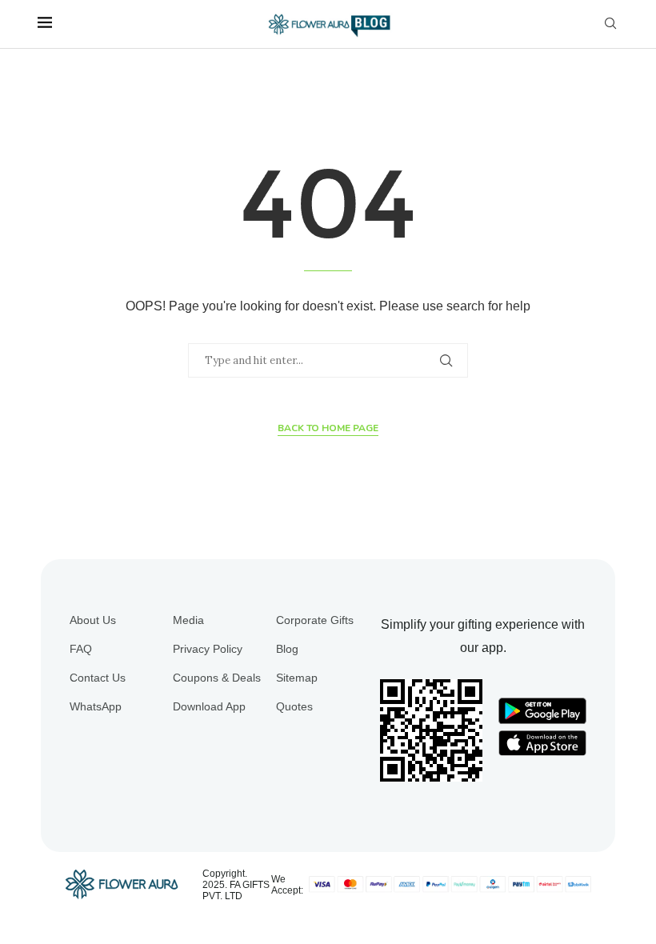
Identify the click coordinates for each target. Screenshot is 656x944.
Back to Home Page (328, 428)
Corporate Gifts (315, 620)
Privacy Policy (207, 648)
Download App (209, 706)
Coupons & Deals (217, 677)
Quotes (294, 706)
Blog (287, 648)
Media (188, 620)
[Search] (610, 24)
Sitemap (297, 677)
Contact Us (98, 677)
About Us (93, 620)
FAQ (81, 648)
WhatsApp (96, 706)
